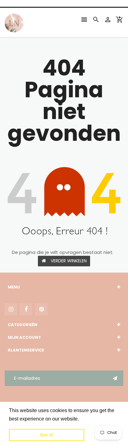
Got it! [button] (46, 434)
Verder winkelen (69, 261)
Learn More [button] (93, 418)
